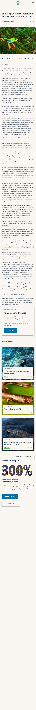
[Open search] (3, 3)
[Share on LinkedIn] (25, 58)
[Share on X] (32, 58)
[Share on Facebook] (29, 58)
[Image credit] (35, 28)
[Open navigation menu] (33, 3)
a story (13, 106)
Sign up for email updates (10, 302)
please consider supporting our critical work (17, 303)
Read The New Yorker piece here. (13, 295)
